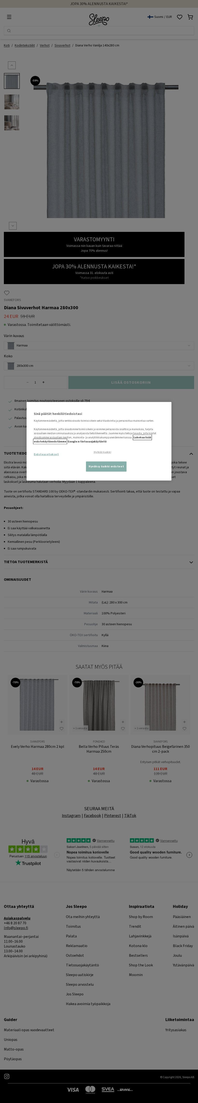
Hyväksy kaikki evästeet (106, 466)
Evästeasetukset (46, 454)
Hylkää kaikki (102, 452)
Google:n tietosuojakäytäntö (87, 441)
